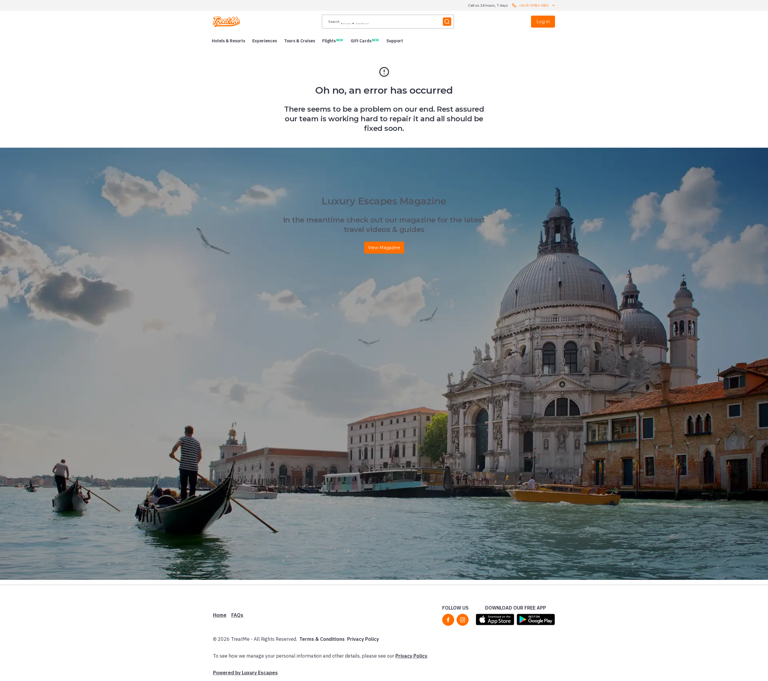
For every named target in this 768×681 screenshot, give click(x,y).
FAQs (237, 615)
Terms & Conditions (322, 639)
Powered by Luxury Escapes (245, 673)
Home (219, 615)
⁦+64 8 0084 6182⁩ (534, 5)
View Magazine (384, 247)
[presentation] (388, 21)
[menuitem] (228, 40)
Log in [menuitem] (543, 21)
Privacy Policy (363, 639)
